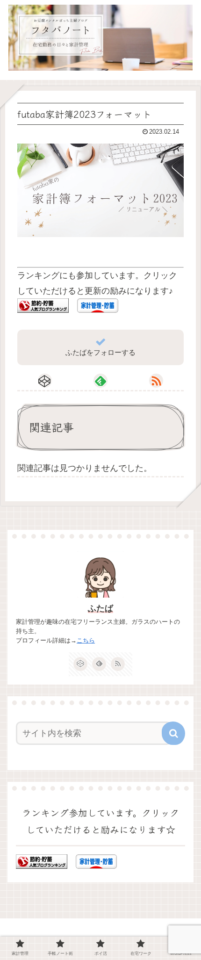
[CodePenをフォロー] (44, 380)
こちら (86, 640)
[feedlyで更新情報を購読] (100, 380)
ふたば (100, 608)
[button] (173, 733)
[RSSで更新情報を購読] (156, 380)
